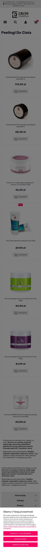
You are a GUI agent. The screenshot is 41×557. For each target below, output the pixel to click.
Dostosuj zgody (20, 539)
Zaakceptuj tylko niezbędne (20, 533)
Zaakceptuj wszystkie (20, 545)
